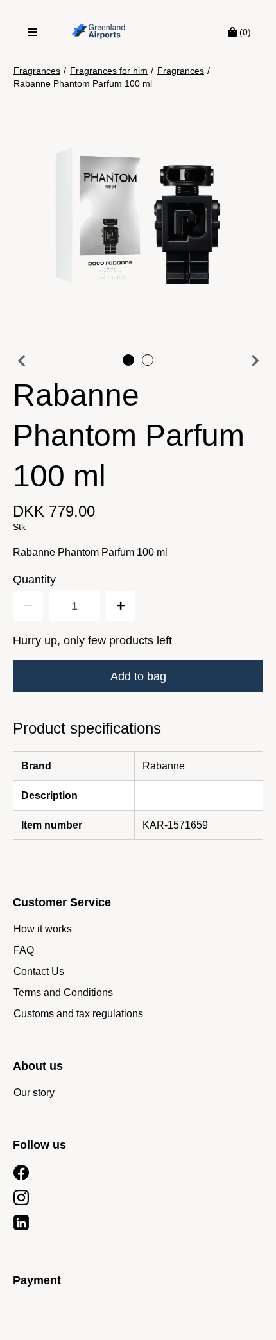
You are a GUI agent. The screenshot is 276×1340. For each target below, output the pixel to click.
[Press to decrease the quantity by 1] (28, 605)
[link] (43, 929)
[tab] (128, 360)
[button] (138, 215)
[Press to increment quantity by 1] (120, 605)
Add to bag (138, 676)
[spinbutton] (74, 605)
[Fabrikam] (99, 32)
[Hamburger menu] (32, 32)
